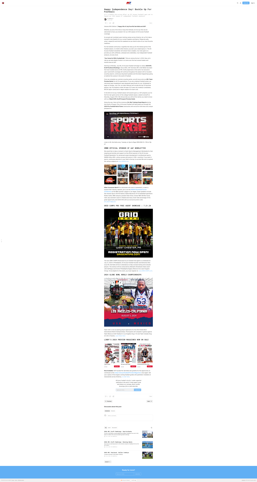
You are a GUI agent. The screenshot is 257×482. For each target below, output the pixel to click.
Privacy (13, 480)
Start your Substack (126, 480)
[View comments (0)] (110, 23)
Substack (243, 480)
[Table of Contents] (1, 241)
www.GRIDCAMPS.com (145, 271)
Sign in (253, 3)
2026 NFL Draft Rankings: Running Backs (118, 442)
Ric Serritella (110, 18)
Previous (109, 401)
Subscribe (245, 3)
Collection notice (21, 480)
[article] (128, 434)
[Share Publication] (240, 3)
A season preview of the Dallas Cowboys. (113, 454)
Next (148, 401)
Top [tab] (105, 427)
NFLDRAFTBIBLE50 (110, 202)
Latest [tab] (109, 427)
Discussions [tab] (114, 427)
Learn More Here (120, 336)
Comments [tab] (107, 411)
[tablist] (110, 411)
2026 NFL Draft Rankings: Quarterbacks (118, 431)
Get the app (134, 480)
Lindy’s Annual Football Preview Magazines (128, 373)
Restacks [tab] (113, 411)
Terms (16, 480)
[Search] (237, 3)
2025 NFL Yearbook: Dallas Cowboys (116, 452)
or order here (126, 377)
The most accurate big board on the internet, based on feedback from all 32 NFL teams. (121, 444)
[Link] (102, 148)
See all (106, 461)
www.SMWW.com (123, 161)
